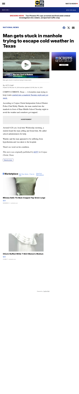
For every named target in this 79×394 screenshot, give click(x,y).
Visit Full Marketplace (40, 174)
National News (11, 27)
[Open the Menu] (3, 3)
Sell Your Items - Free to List (26, 174)
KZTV (36, 152)
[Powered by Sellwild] (46, 291)
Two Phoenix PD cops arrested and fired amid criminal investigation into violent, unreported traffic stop (44, 17)
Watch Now (71, 4)
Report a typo (8, 160)
